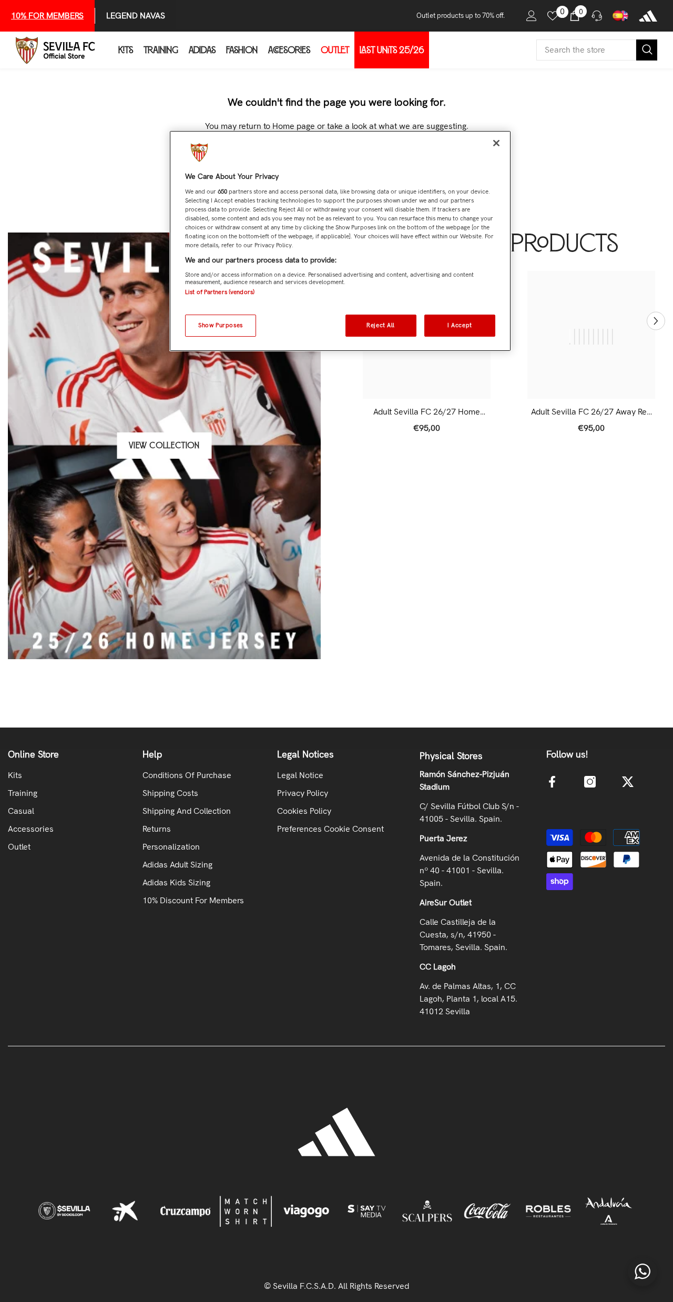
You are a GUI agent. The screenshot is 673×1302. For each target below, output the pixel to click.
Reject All (380, 325)
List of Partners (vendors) (219, 291)
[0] (552, 16)
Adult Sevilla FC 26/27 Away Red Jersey (591, 412)
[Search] (596, 49)
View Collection (164, 445)
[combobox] (586, 49)
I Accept (459, 325)
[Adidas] (648, 16)
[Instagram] (590, 781)
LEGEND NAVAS (135, 15)
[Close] (496, 143)
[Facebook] (552, 781)
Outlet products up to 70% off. (460, 15)
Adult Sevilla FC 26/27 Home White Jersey (426, 412)
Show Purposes (220, 325)
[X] (627, 781)
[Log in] (531, 16)
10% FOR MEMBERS (47, 15)
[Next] (656, 320)
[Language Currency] (620, 15)
